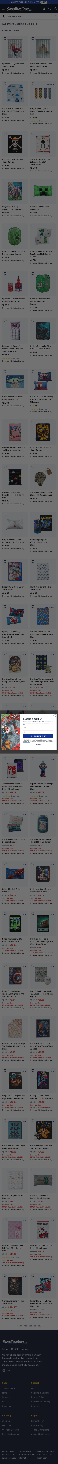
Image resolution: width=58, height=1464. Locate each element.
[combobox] (25, 732)
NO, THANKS (38, 744)
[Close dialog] (55, 715)
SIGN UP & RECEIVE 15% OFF (38, 736)
